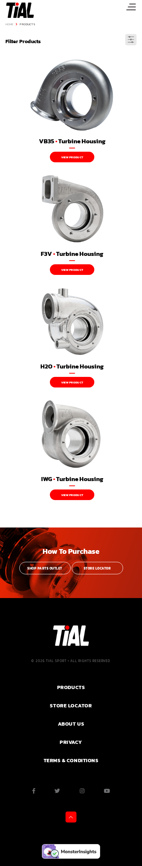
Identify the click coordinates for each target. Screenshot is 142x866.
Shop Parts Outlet (44, 568)
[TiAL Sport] (17, 10)
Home (9, 24)
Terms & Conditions (71, 760)
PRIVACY (71, 742)
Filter (131, 39)
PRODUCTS (71, 687)
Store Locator (97, 568)
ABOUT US (71, 723)
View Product (72, 157)
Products (27, 24)
